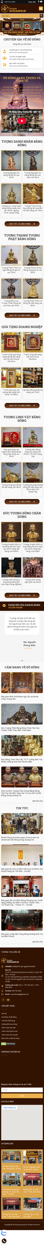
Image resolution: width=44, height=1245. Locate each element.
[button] (41, 8)
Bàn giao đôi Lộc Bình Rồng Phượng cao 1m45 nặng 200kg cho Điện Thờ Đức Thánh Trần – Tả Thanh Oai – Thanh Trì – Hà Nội (21, 902)
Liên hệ (4, 1013)
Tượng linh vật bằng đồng (22, 419)
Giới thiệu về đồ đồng (9, 1017)
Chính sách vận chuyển (10, 1035)
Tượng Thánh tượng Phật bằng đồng (22, 237)
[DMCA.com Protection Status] (8, 1044)
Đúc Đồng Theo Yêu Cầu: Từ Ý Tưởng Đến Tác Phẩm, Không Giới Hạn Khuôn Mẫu (21, 760)
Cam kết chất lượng (8, 1020)
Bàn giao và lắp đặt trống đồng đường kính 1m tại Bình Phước (22, 935)
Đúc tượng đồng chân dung (22, 515)
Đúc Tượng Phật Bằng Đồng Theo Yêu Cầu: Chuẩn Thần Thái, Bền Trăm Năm (20, 729)
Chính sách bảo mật (8, 1028)
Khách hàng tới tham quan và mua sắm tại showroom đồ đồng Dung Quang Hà (20, 838)
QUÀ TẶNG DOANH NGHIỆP (22, 327)
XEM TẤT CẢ (36, 801)
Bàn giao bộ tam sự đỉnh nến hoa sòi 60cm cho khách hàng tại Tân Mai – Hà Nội (22, 870)
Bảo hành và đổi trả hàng (10, 1038)
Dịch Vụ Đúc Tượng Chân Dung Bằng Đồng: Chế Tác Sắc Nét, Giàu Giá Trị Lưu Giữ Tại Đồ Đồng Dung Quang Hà (21, 793)
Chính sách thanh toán (10, 1031)
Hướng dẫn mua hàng (9, 1024)
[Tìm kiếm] (41, 15)
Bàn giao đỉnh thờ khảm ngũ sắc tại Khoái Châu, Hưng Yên (19, 697)
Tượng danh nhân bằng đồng (22, 143)
